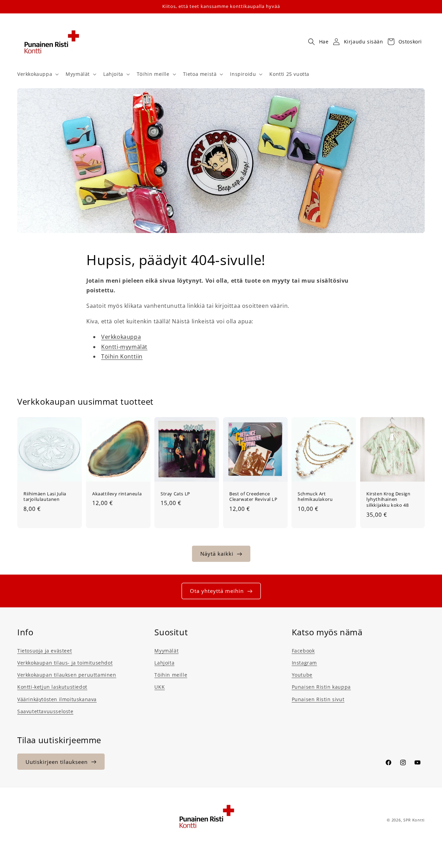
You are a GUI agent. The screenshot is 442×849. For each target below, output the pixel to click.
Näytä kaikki (216, 553)
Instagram (304, 662)
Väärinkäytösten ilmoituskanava (57, 699)
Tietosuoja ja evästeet (44, 650)
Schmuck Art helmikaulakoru (315, 497)
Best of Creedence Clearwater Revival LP (253, 497)
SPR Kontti (414, 819)
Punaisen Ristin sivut (318, 699)
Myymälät (166, 650)
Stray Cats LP (175, 494)
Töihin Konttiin (122, 356)
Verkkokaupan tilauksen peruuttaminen (66, 674)
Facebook (303, 650)
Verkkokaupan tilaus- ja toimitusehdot (65, 662)
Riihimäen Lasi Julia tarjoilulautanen (44, 497)
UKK (159, 687)
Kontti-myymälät (124, 347)
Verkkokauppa (121, 337)
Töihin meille (170, 674)
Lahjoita (164, 662)
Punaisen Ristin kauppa (321, 687)
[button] (37, 74)
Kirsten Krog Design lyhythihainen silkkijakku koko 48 (388, 499)
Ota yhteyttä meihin (217, 590)
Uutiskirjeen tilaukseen (57, 761)
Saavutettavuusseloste (45, 711)
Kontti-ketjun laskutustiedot (52, 687)
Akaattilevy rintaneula (117, 494)
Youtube (302, 674)
